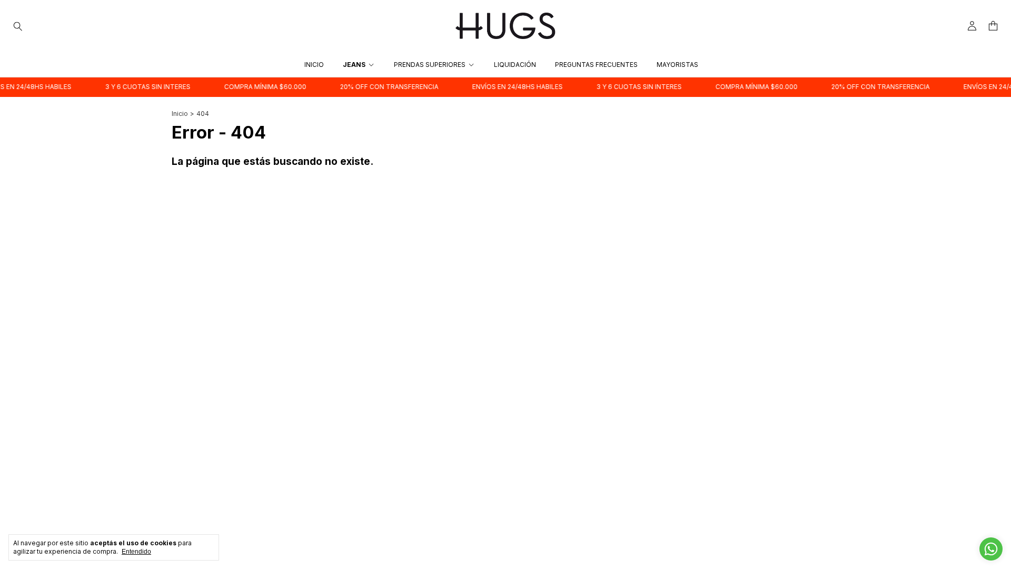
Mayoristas (677, 64)
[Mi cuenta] (972, 26)
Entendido (136, 551)
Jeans (354, 64)
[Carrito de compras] (993, 26)
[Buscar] (18, 26)
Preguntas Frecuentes (596, 64)
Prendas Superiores (429, 64)
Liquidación (515, 64)
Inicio (314, 64)
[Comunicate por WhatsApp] (991, 549)
